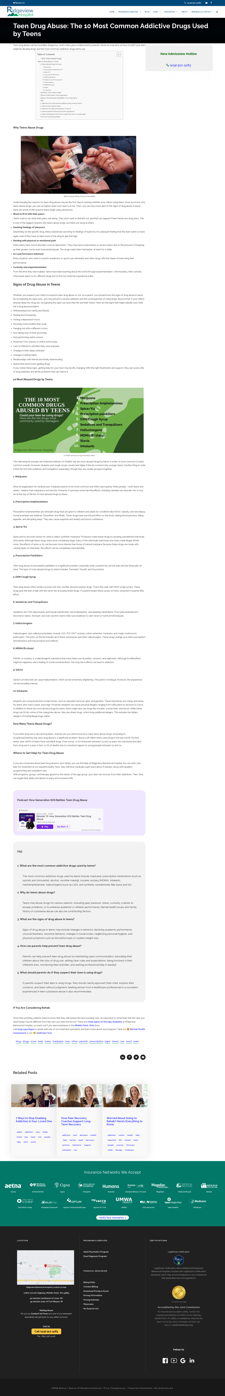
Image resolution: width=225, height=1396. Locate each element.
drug (18, 1041)
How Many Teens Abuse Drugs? (51, 92)
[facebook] (211, 3)
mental (73, 1140)
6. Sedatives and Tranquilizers (53, 79)
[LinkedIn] (192, 1361)
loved (19, 1137)
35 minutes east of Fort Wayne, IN (46, 1301)
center (121, 1135)
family (45, 1132)
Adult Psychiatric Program (96, 1252)
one (39, 1137)
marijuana (58, 1041)
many (48, 1041)
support (87, 1145)
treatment (66, 1150)
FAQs (156, 12)
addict (19, 1132)
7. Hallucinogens (48, 82)
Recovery (90, 1140)
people (47, 1137)
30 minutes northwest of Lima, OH (46, 1298)
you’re (33, 1142)
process (120, 1145)
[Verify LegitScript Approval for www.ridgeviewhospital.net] (179, 1260)
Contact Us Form (39, 1314)
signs (107, 1041)
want (136, 1041)
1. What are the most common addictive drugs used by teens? (61, 103)
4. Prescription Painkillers (51, 74)
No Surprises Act (163, 1388)
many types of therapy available (105, 1021)
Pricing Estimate (91, 1300)
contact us (185, 1318)
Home (112, 12)
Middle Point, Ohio (84, 1025)
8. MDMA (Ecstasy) (48, 85)
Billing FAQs (89, 1282)
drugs (26, 1041)
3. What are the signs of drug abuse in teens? (56, 108)
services (65, 1145)
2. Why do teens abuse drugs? (51, 106)
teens (115, 1041)
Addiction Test (44, 1033)
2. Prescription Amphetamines (53, 69)
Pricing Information (92, 1295)
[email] (206, 3)
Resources (170, 12)
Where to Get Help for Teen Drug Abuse (54, 95)
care (38, 1132)
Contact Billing (90, 1287)
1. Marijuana (47, 67)
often (74, 1041)
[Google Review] (183, 1361)
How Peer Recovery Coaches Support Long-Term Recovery (76, 1121)
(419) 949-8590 (25, 1029)
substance (76, 1145)
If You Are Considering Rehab (50, 117)
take (19, 1142)
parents (83, 1041)
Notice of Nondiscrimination (85, 1388)
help (40, 1041)
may (67, 1041)
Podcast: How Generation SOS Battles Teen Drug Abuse (59, 98)
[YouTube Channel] (174, 1361)
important (112, 1140)
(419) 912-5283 (193, 3)
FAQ (42, 100)
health (93, 1135)
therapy (118, 1150)
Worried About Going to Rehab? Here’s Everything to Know (125, 1121)
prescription (96, 1041)
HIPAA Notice (59, 1388)
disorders (84, 1135)
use (122, 1041)
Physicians (88, 1304)
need (33, 1137)
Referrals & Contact (202, 12)
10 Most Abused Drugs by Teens (51, 64)
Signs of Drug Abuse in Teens (48, 61)
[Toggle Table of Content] (117, 54)
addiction (29, 1132)
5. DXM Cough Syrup (49, 77)
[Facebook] (165, 1361)
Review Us (20, 3)
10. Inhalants (47, 90)
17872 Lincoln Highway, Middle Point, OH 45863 (46, 1293)
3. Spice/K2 (46, 72)
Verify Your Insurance (112, 1217)
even (33, 1041)
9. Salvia (45, 87)
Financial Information (140, 1388)
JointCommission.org (182, 1325)
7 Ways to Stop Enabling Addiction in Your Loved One (34, 1120)
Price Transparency (115, 1388)
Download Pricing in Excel (96, 1291)
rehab (110, 1150)
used (129, 1041)
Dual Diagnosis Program (95, 1256)
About (185, 12)
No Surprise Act (91, 1308)
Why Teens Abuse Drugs (51, 58)
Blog (147, 12)
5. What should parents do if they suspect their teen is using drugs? (63, 114)
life (120, 1140)
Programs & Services (128, 12)
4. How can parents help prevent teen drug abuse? (57, 111)
